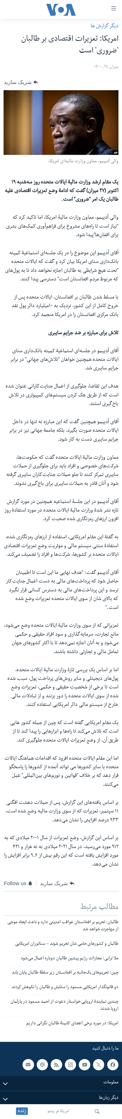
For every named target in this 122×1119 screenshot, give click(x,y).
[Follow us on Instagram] (70, 1064)
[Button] (21, 82)
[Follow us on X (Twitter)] (98, 1064)
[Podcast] (42, 1064)
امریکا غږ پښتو (58, 1111)
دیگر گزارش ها (104, 26)
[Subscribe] (28, 1064)
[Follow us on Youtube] (84, 1064)
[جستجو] (97, 1111)
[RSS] (56, 1064)
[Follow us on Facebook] (112, 1064)
